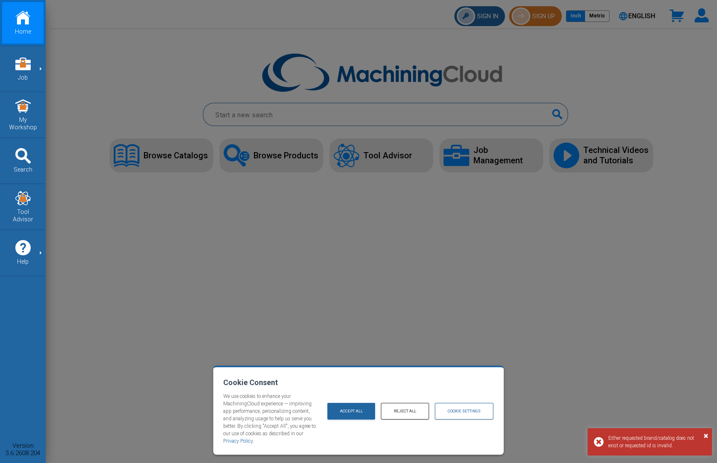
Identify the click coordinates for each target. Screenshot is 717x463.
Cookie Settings (464, 411)
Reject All (405, 411)
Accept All (351, 411)
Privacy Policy (238, 441)
